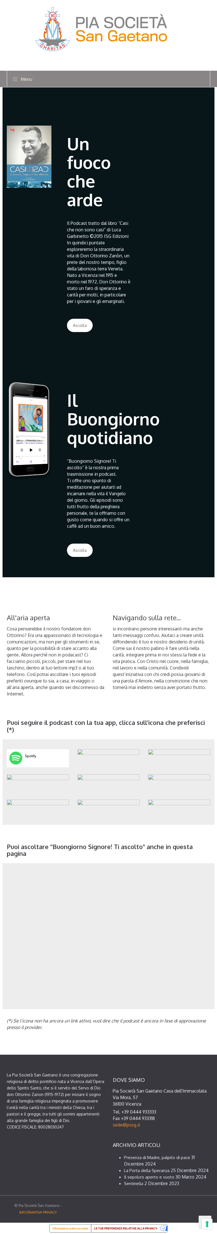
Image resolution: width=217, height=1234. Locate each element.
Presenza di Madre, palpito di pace (157, 1157)
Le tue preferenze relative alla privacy (125, 1228)
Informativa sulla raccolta (70, 1228)
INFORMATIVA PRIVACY (38, 1212)
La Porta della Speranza (147, 1170)
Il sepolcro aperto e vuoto (149, 1177)
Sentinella (133, 1183)
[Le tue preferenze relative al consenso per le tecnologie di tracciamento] (207, 1224)
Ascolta (80, 325)
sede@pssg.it (126, 1125)
